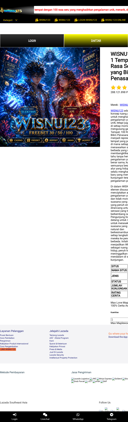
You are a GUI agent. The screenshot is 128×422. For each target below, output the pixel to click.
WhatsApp (78, 419)
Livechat (45, 419)
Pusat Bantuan (7, 335)
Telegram (111, 419)
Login (15, 419)
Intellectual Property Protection (63, 358)
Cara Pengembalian (9, 346)
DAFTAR (96, 40)
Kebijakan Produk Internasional (14, 344)
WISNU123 (117, 110)
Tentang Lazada (57, 335)
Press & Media (56, 349)
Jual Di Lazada (56, 352)
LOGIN (32, 40)
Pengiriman (5, 341)
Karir (52, 341)
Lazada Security (57, 355)
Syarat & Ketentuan (58, 344)
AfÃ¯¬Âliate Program (59, 338)
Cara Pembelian (7, 338)
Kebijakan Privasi (57, 346)
